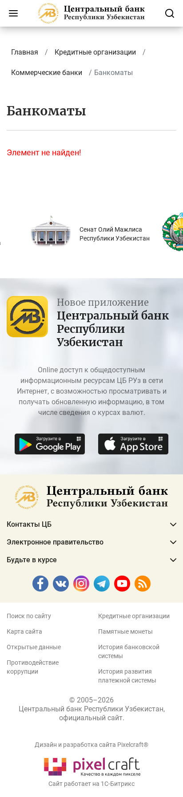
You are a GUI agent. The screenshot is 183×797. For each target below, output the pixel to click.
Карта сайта (24, 631)
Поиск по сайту (29, 615)
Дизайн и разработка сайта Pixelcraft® (91, 744)
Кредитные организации (134, 615)
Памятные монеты (125, 631)
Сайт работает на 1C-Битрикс (91, 783)
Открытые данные (34, 647)
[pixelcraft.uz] (92, 765)
